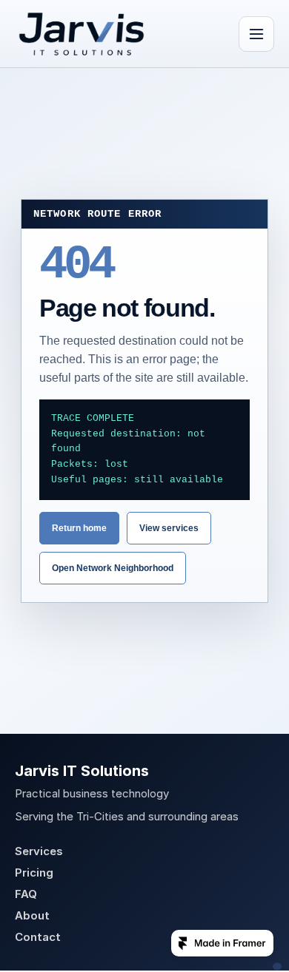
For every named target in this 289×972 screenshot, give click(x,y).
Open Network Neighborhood (112, 568)
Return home (79, 528)
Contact (38, 937)
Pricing (34, 872)
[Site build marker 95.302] (277, 967)
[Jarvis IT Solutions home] (81, 34)
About (32, 915)
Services (39, 851)
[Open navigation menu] (256, 34)
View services (169, 528)
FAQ (26, 894)
